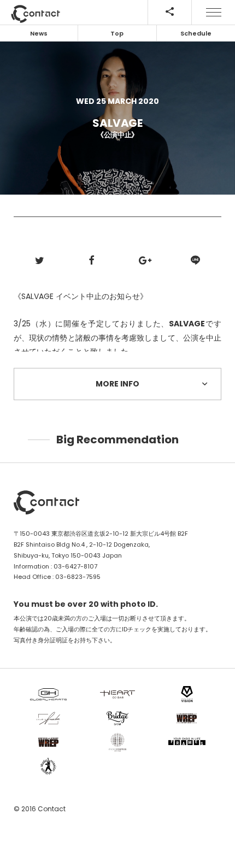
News (39, 33)
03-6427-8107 (75, 566)
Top (117, 33)
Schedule (196, 33)
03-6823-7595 (78, 576)
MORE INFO (117, 383)
